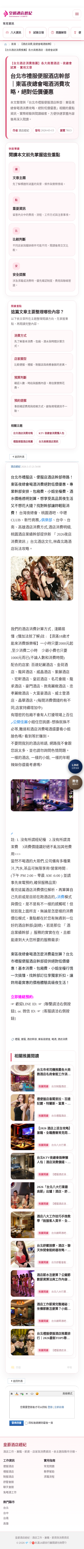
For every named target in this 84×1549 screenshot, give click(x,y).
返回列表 (19, 457)
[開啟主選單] (77, 14)
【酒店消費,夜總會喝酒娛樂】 (36, 44)
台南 (6, 1518)
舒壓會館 (8, 1481)
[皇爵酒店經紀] (18, 14)
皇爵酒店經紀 (5, 44)
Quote (27, 1394)
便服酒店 (8, 1466)
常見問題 (49, 1466)
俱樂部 (46, 520)
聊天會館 (8, 1487)
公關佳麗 (20, 722)
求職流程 (49, 1476)
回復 (18, 1367)
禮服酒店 (8, 1471)
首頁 (13, 44)
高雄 (6, 1523)
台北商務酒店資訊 (48, 441)
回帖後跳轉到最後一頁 (41, 1423)
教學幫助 (49, 1471)
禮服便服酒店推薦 (23, 441)
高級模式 (67, 1393)
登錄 (50, 1407)
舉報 (69, 1367)
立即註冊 (59, 1407)
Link (22, 1394)
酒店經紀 (16, 466)
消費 (60, 897)
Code (32, 1394)
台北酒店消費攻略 (23, 433)
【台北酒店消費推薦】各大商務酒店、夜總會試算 (31, 50)
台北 (6, 1507)
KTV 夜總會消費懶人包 (51, 433)
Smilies (37, 1394)
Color (17, 1394)
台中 (6, 1513)
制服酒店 (8, 1476)
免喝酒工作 (10, 1492)
